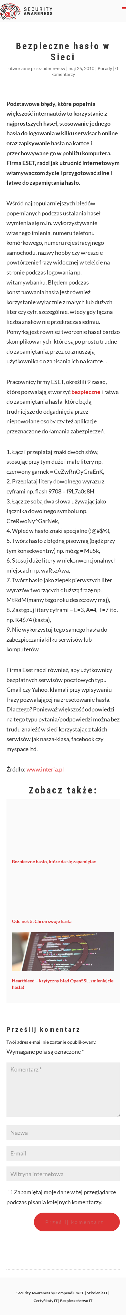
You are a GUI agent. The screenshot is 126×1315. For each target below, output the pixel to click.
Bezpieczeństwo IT (76, 1300)
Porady (105, 68)
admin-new (54, 68)
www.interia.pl (45, 769)
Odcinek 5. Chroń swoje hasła (41, 921)
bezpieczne (85, 391)
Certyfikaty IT (46, 1300)
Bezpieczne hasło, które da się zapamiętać (54, 861)
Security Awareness (33, 1292)
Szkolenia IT (97, 1292)
